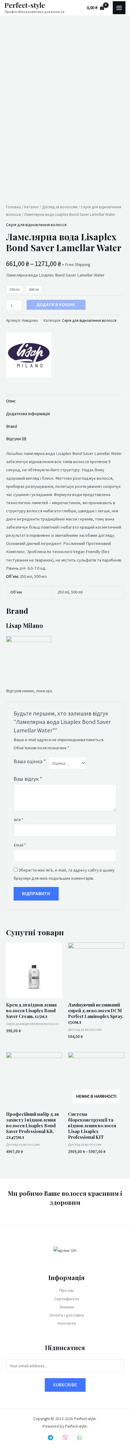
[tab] (65, 401)
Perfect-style (25, 5)
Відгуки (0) (16, 438)
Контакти (66, 1323)
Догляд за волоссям (59, 207)
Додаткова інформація (28, 413)
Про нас (66, 1290)
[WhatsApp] (79, 1437)
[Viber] (65, 1437)
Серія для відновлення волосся (36, 224)
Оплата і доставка (66, 1315)
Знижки (66, 1307)
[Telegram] (50, 1437)
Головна (13, 207)
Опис (11, 401)
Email (20, 845)
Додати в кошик (56, 304)
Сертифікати (66, 1298)
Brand (11, 426)
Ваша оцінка (30, 761)
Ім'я (18, 819)
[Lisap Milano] (28, 354)
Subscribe (65, 1384)
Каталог (31, 207)
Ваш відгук (28, 779)
